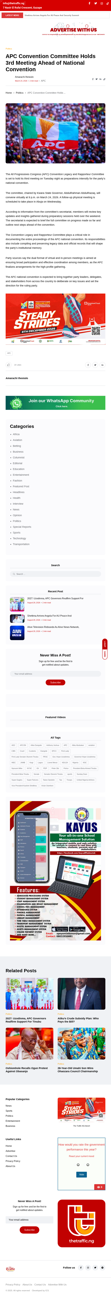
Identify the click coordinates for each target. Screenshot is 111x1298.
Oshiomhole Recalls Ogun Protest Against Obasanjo (27, 1070)
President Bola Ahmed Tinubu (85, 768)
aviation (91, 745)
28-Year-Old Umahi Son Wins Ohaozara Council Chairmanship (78, 1070)
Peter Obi (55, 768)
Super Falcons (32, 780)
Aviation (17, 440)
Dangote (43, 751)
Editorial (17, 463)
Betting (17, 446)
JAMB (22, 763)
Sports (16, 532)
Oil (38, 768)
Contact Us (11, 1156)
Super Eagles (17, 780)
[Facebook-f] (81, 1268)
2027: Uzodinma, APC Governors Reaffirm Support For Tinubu (26, 1020)
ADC (13, 745)
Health (16, 498)
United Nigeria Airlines (85, 780)
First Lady (65, 751)
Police (66, 768)
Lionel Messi (52, 763)
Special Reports (22, 526)
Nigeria (75, 763)
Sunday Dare (82, 774)
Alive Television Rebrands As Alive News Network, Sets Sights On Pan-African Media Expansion (68, 15)
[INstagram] (102, 3)
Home (9, 93)
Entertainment (21, 474)
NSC (85, 763)
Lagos (40, 763)
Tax (60, 780)
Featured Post (21, 486)
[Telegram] (102, 1268)
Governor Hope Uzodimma (84, 757)
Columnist (18, 457)
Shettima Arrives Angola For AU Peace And (49, 616)
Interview (18, 503)
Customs (32, 751)
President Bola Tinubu (20, 774)
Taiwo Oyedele (49, 780)
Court (22, 751)
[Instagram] (88, 1268)
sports (69, 774)
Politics (19, 93)
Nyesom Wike (17, 768)
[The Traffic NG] (21, 1269)
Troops (69, 780)
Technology (19, 538)
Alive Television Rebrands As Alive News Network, (53, 627)
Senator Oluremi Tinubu (53, 774)
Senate (36, 774)
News (16, 509)
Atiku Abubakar (78, 745)
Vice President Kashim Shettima (24, 786)
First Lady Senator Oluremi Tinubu (25, 757)
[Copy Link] (104, 79)
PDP (45, 768)
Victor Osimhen (47, 786)
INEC (14, 763)
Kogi (31, 763)
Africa (16, 434)
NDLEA (65, 763)
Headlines (18, 492)
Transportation (21, 544)
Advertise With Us (57, 1284)
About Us (10, 1166)
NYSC (29, 768)
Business (18, 451)
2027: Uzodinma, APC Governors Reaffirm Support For (55, 598)
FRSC (45, 757)
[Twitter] (95, 3)
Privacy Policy (13, 1161)
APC (43, 81)
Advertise (10, 1151)
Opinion (17, 515)
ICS (47, 1290)
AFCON (23, 745)
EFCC (54, 751)
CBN (13, 751)
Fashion (17, 480)
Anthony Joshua (52, 745)
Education (18, 469)
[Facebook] (89, 3)
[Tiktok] (108, 3)
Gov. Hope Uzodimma (61, 757)
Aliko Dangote (36, 745)
